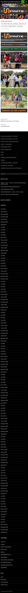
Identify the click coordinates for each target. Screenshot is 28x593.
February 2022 (4, 325)
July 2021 (3, 343)
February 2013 (4, 524)
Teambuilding (4, 567)
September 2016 (4, 490)
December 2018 (4, 423)
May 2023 (3, 286)
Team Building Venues (6, 146)
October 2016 (4, 488)
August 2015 (3, 514)
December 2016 (4, 483)
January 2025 (4, 242)
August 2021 (3, 341)
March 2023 (3, 291)
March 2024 (3, 266)
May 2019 (3, 410)
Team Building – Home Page (7, 165)
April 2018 (3, 444)
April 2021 (3, 351)
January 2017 (4, 480)
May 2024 (3, 260)
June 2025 (3, 229)
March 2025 (3, 237)
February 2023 (4, 294)
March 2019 (3, 416)
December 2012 (4, 527)
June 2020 (3, 377)
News (2, 154)
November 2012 (4, 529)
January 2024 (4, 271)
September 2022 (4, 307)
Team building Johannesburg (7, 559)
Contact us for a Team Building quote (10, 141)
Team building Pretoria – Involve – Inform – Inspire (12, 191)
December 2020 (4, 361)
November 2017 (4, 457)
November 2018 (4, 426)
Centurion (3, 541)
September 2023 (4, 278)
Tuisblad (3, 160)
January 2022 (4, 328)
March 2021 (3, 353)
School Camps (4, 549)
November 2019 (4, 395)
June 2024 (3, 258)
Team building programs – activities (9, 138)
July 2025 (3, 227)
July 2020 (3, 374)
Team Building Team (5, 125)
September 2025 (4, 222)
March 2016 (3, 506)
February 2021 (4, 356)
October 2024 (4, 247)
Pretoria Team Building (6, 546)
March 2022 (3, 322)
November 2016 (4, 485)
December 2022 (4, 299)
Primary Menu (26, 1)
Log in (2, 577)
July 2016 (3, 496)
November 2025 (4, 216)
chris (7, 29)
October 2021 (4, 335)
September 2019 (4, 400)
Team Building (4, 557)
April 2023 (3, 289)
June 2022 (3, 315)
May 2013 (3, 522)
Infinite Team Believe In (6, 149)
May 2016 (3, 501)
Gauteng (2, 544)
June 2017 (3, 470)
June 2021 (3, 346)
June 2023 (3, 284)
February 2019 (4, 418)
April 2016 (3, 503)
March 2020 (3, 384)
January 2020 (4, 390)
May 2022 (3, 317)
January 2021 (4, 359)
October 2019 (4, 397)
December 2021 (4, 330)
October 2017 (4, 459)
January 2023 (4, 297)
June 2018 (3, 439)
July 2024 (3, 255)
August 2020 (3, 372)
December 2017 (4, 454)
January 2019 (4, 421)
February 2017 (4, 478)
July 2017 (3, 467)
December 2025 (4, 214)
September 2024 (4, 250)
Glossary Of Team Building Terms (8, 157)
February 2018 (4, 449)
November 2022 (4, 302)
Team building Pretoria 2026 (7, 189)
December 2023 (4, 273)
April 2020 (3, 382)
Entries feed (3, 579)
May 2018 (3, 441)
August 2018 (3, 434)
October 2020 (4, 366)
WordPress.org (4, 584)
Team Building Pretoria (6, 21)
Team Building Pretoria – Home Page (9, 136)
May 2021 (3, 348)
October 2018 (4, 428)
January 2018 (4, 452)
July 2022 (3, 312)
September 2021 (4, 338)
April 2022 (3, 320)
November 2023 (4, 276)
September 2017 (4, 462)
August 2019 (3, 403)
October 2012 (4, 532)
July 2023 (3, 281)
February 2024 (4, 268)
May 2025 (3, 232)
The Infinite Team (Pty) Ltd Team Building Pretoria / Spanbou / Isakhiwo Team (11, 2)
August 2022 (3, 309)
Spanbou (3, 552)
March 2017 (3, 475)
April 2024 (3, 263)
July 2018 (3, 436)
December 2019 (4, 392)
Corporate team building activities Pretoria (11, 168)
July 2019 (3, 405)
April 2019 (3, 413)
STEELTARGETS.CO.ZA (6, 554)
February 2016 (4, 509)
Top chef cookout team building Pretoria (10, 194)
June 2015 (3, 516)
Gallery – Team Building (6, 144)
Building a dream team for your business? (10, 120)
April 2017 (3, 472)
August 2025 (3, 224)
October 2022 (4, 304)
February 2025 (4, 240)
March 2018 (3, 447)
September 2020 (4, 369)
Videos (2, 152)
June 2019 (3, 408)
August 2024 (3, 253)
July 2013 (3, 519)
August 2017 (3, 465)
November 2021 (4, 333)
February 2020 (4, 387)
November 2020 (4, 364)
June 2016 (3, 498)
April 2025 (3, 234)
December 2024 (4, 245)
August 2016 (3, 493)
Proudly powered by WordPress (7, 591)
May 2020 (3, 379)
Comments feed (4, 582)
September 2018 (4, 431)
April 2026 (3, 209)
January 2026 (4, 211)
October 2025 (4, 219)
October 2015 (4, 511)
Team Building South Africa (7, 565)
